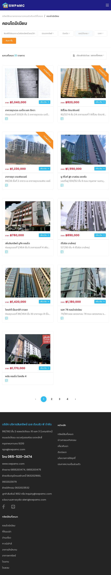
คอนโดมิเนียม (53, 16)
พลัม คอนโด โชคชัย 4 (15, 376)
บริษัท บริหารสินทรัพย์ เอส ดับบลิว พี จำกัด (27, 424)
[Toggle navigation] (107, 5)
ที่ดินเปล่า (6, 531)
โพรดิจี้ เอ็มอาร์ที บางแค (16, 309)
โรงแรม (5, 567)
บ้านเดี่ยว (6, 537)
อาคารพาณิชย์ (9, 555)
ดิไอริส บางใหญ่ (68, 243)
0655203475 (33, 469)
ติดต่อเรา (62, 452)
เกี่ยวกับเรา (63, 446)
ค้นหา (8, 40)
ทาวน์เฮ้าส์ (7, 543)
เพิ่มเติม (43, 102)
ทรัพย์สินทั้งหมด (65, 434)
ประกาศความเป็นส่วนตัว (69, 464)
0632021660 (33, 475)
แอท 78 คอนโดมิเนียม (71, 309)
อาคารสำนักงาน (9, 549)
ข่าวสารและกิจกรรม (67, 440)
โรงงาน (5, 561)
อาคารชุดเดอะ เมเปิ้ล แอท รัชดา (20, 110)
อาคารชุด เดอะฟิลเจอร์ (16, 176)
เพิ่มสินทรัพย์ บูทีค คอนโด (17, 243)
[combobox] (47, 33)
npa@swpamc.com (13, 449)
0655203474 (18, 469)
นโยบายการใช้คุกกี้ (66, 458)
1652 (18, 493)
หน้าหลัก (62, 425)
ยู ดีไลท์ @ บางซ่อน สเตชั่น (74, 176)
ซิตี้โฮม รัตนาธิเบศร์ (70, 110)
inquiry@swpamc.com (39, 493)
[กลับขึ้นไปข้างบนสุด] (104, 568)
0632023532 (22, 487)
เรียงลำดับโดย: (83, 55)
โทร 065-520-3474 (17, 456)
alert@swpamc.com (34, 499)
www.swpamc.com (13, 463)
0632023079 (9, 481)
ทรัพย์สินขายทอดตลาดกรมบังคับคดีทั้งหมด (22, 16)
